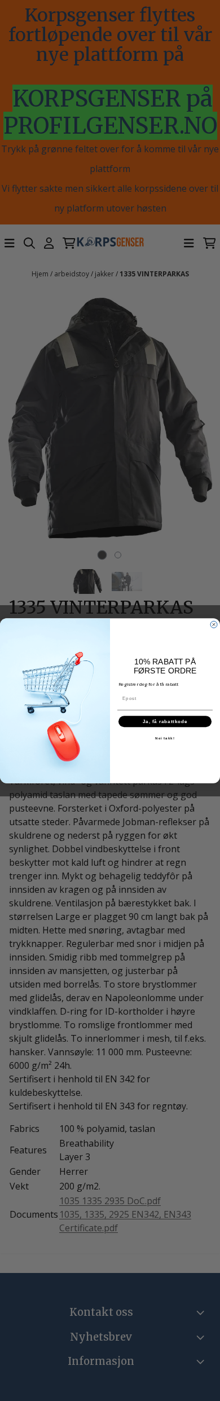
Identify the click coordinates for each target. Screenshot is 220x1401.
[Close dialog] (213, 624)
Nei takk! (165, 738)
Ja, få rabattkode (165, 721)
